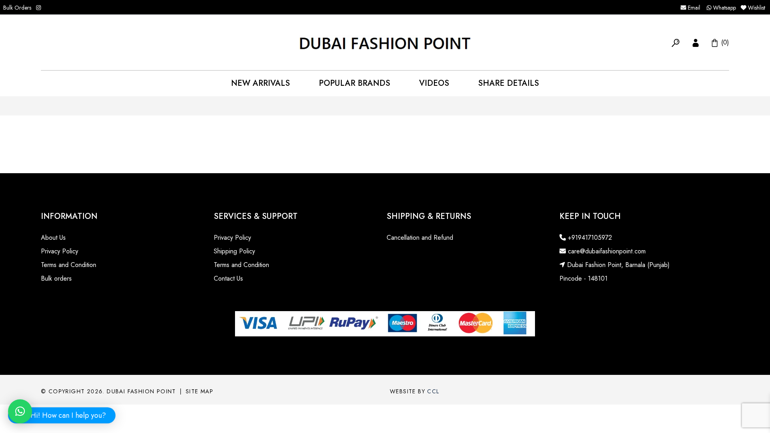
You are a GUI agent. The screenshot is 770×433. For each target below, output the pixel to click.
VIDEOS (434, 83)
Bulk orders (56, 278)
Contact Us (228, 278)
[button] (675, 42)
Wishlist (756, 8)
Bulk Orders (17, 8)
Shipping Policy (234, 251)
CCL (433, 391)
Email (693, 8)
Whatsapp (723, 8)
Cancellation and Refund (420, 237)
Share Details (508, 83)
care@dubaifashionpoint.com (606, 251)
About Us (53, 237)
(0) (724, 42)
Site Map (199, 391)
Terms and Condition (68, 264)
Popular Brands (354, 83)
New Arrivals (260, 83)
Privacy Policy (59, 251)
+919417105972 (589, 237)
